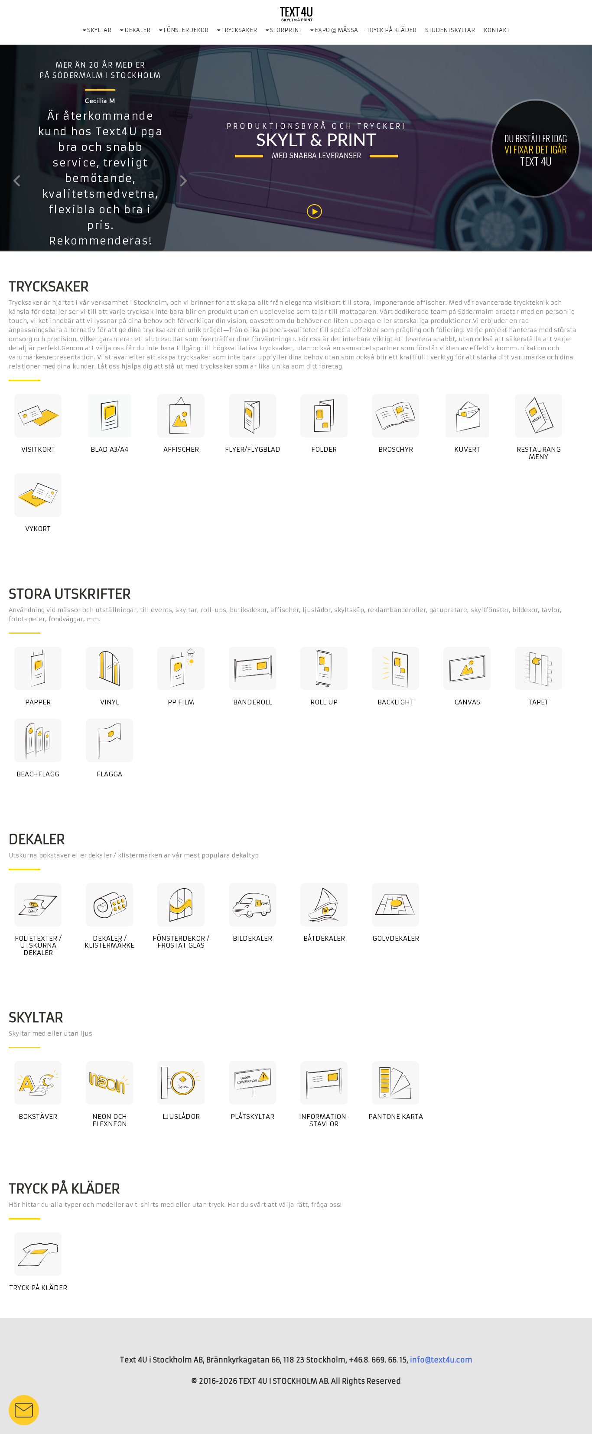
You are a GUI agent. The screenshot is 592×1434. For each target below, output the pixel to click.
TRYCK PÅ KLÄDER (391, 30)
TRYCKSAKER (238, 30)
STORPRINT (285, 30)
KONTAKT (497, 30)
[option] (100, 180)
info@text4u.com (441, 1360)
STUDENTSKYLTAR (450, 30)
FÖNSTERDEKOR (185, 30)
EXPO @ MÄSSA (335, 30)
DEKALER (136, 30)
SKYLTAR (98, 30)
